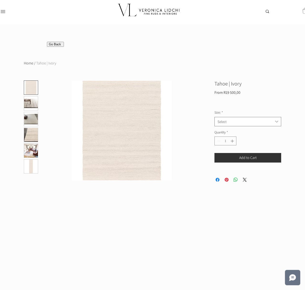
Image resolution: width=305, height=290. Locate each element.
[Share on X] (245, 180)
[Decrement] (218, 141)
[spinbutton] (225, 141)
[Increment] (233, 141)
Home (28, 63)
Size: (218, 112)
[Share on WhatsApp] (236, 180)
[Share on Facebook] (217, 180)
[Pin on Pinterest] (226, 180)
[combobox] (247, 121)
